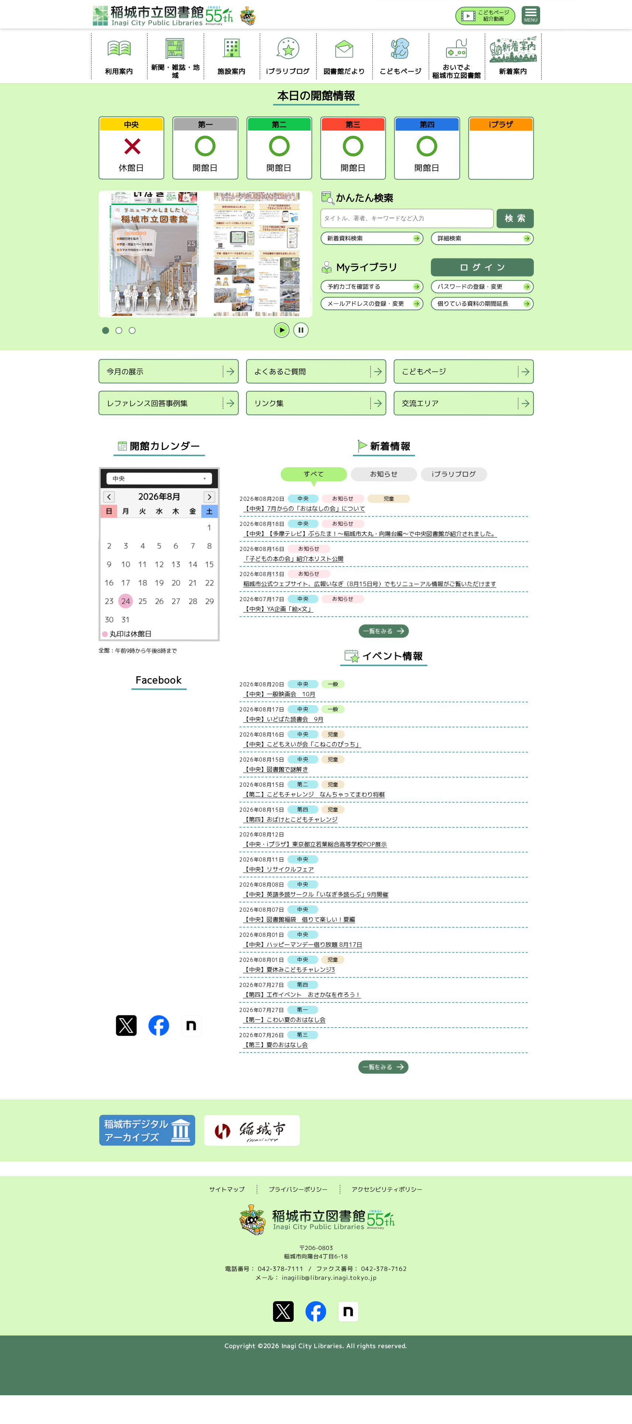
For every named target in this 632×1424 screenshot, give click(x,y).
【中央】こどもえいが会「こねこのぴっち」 (302, 744)
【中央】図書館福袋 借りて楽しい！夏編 (299, 919)
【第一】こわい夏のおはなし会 (284, 1019)
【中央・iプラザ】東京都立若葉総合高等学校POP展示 (315, 844)
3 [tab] (132, 330)
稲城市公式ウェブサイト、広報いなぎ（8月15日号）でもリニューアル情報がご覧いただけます (369, 583)
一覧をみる (378, 631)
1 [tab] (105, 330)
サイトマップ (227, 1189)
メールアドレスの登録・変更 (365, 303)
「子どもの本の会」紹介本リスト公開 (293, 558)
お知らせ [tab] (384, 474)
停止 (300, 330)
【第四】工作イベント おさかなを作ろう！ (302, 994)
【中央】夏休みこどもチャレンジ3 (289, 969)
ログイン (484, 267)
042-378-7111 (281, 1269)
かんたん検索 (364, 197)
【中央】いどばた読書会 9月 (283, 719)
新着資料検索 (344, 238)
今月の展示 (125, 371)
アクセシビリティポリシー (387, 1189)
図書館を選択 (99, 424)
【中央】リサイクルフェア (278, 869)
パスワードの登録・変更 (469, 287)
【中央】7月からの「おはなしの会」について (304, 508)
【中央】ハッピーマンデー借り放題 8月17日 (302, 944)
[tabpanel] (205, 254)
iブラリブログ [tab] (454, 474)
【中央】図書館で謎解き (275, 769)
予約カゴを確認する (353, 287)
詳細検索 (449, 238)
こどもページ (424, 371)
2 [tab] (119, 330)
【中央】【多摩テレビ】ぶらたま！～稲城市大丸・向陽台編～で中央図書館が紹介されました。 (370, 533)
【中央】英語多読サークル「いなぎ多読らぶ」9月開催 (315, 894)
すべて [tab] (313, 474)
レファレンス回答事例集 (146, 403)
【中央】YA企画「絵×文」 (278, 608)
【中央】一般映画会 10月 (279, 694)
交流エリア (419, 403)
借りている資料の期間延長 (472, 303)
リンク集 (268, 403)
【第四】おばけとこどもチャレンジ (290, 819)
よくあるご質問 (280, 371)
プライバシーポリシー (298, 1189)
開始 (281, 330)
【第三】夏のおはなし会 (275, 1044)
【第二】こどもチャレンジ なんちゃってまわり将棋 (313, 794)
